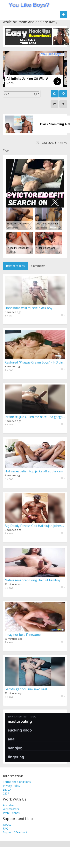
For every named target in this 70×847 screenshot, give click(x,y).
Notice (7, 824)
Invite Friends (11, 813)
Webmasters (11, 809)
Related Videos (15, 266)
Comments (38, 266)
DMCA (7, 789)
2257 (6, 793)
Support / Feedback (15, 832)
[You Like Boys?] (27, 5)
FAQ (5, 828)
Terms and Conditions (17, 782)
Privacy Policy (11, 785)
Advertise (9, 805)
